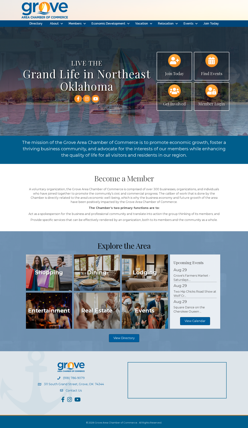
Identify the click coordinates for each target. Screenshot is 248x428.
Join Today (211, 23)
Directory (35, 23)
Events (188, 23)
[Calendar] (211, 62)
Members (75, 23)
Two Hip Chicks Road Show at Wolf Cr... (195, 293)
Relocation (166, 23)
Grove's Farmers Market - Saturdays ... (192, 278)
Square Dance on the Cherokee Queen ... (189, 309)
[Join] (174, 62)
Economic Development (108, 23)
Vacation (141, 23)
